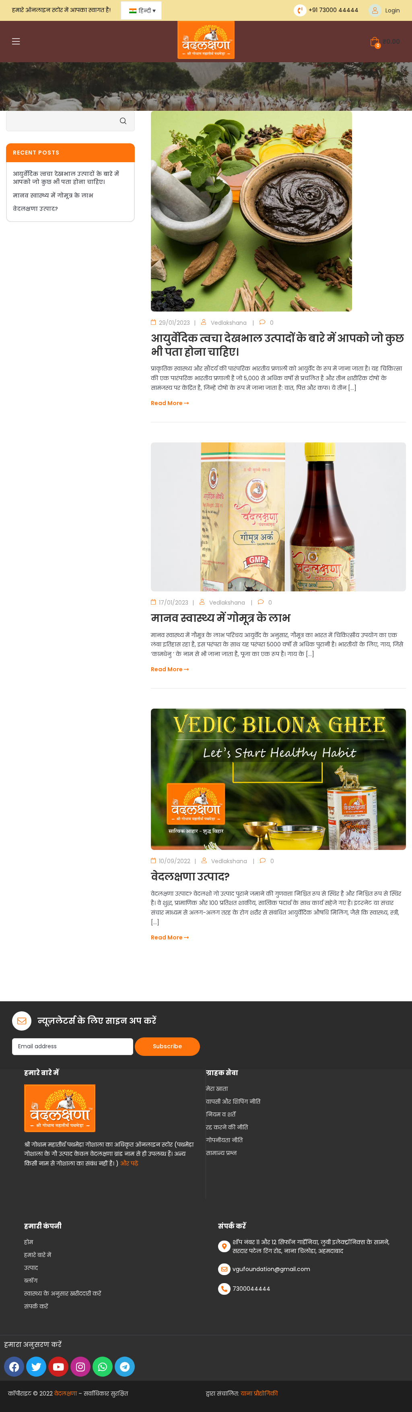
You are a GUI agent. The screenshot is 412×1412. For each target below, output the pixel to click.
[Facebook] (14, 1367)
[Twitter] (36, 1367)
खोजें (123, 121)
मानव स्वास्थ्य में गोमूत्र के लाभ (220, 618)
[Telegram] (125, 1367)
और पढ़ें (129, 1163)
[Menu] (16, 41)
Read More (167, 403)
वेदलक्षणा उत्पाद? (190, 877)
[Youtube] (58, 1367)
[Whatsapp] (103, 1367)
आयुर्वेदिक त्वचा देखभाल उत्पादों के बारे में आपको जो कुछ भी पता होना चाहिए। (277, 345)
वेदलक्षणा (65, 1394)
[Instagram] (80, 1367)
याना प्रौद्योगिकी (259, 1394)
